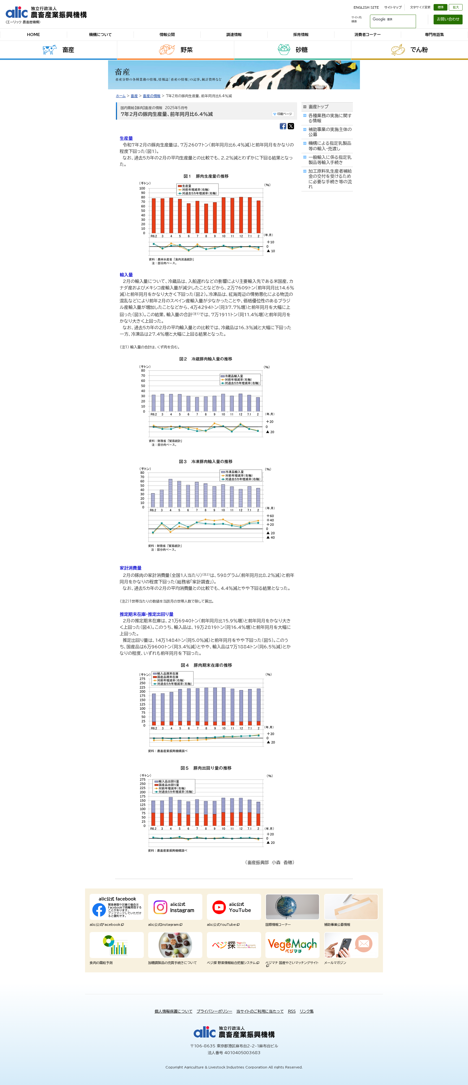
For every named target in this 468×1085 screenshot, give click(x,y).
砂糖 (302, 50)
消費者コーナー (368, 35)
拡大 (456, 7)
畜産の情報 (152, 96)
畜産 (68, 50)
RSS (292, 1011)
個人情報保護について (174, 1011)
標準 (441, 7)
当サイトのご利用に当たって (260, 1011)
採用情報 (300, 35)
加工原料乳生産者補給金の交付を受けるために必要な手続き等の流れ (330, 179)
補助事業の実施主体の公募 (330, 132)
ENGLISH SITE (366, 7)
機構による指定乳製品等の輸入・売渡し (329, 146)
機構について (100, 35)
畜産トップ (318, 106)
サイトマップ (393, 7)
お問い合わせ (448, 19)
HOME (33, 35)
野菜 (187, 50)
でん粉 (419, 50)
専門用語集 (434, 35)
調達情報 (234, 35)
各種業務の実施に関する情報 (330, 118)
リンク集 (307, 1011)
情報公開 (167, 35)
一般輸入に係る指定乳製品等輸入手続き (330, 160)
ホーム (121, 96)
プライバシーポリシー (214, 1011)
